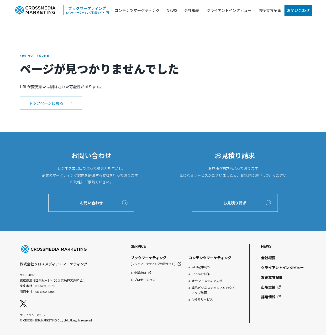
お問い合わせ (298, 10)
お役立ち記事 (269, 10)
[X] (23, 303)
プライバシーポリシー (34, 315)
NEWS (172, 10)
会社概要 (191, 10)
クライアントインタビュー (228, 10)
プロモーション (145, 279)
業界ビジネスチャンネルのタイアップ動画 (213, 290)
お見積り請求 (246, 203)
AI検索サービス (202, 299)
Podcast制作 (201, 274)
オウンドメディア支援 (207, 281)
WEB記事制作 (201, 267)
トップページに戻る (51, 103)
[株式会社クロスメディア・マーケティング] (35, 10)
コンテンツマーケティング (137, 10)
